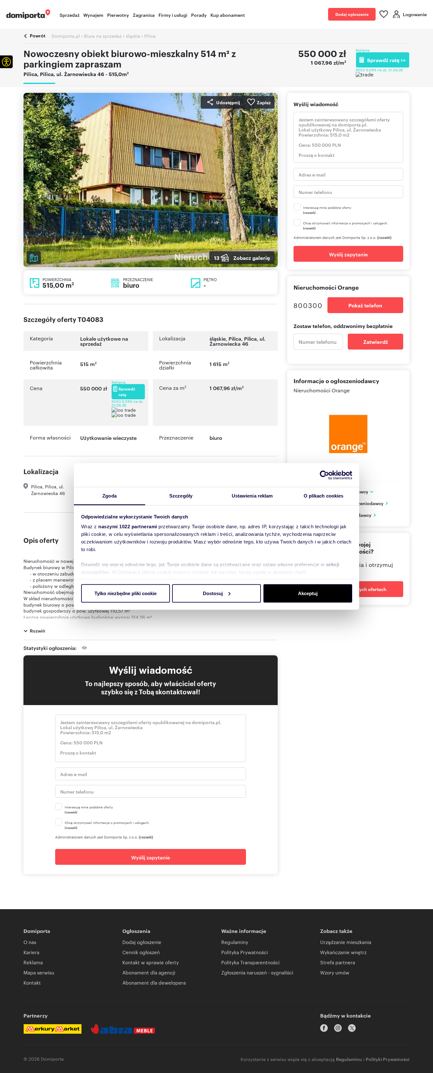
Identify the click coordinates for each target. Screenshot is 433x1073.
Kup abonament (227, 15)
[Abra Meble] (123, 1029)
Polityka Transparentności (250, 962)
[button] (6, 61)
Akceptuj (308, 593)
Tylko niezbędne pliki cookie (125, 593)
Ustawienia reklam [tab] (252, 495)
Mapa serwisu (38, 972)
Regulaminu (349, 1059)
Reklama (33, 962)
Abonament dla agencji (148, 972)
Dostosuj (213, 593)
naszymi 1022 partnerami (127, 526)
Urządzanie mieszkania (345, 942)
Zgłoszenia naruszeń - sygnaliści (257, 972)
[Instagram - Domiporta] (338, 1028)
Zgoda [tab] (109, 495)
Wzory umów (334, 972)
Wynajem (93, 15)
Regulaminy (234, 942)
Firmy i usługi (172, 15)
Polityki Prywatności (388, 1059)
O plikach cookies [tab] (324, 495)
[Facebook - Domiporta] (324, 1028)
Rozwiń (37, 630)
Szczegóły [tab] (180, 495)
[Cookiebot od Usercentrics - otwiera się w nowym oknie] (324, 475)
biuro (216, 437)
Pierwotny (118, 15)
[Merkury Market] (52, 1029)
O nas (29, 942)
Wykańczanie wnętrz (343, 952)
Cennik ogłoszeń (141, 952)
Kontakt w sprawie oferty (150, 962)
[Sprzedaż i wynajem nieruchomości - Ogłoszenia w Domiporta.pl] (28, 14)
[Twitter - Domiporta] (352, 1028)
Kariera (31, 952)
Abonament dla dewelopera (154, 982)
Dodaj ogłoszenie (352, 14)
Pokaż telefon (365, 305)
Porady (199, 15)
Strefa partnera (337, 962)
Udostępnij (228, 102)
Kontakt (32, 982)
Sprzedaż (70, 15)
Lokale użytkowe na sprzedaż (104, 341)
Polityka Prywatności (244, 952)
